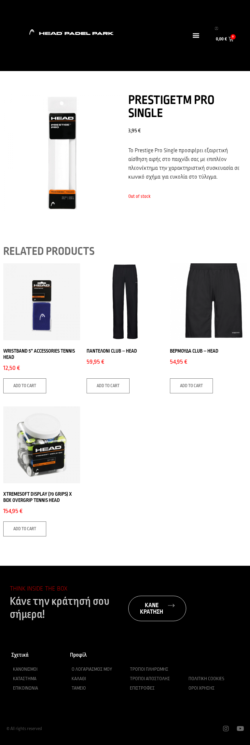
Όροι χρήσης (201, 688)
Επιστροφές (142, 688)
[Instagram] (226, 728)
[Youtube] (240, 728)
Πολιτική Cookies (206, 679)
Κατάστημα (24, 679)
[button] (195, 35)
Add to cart (24, 386)
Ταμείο (79, 688)
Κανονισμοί (25, 669)
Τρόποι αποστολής (150, 679)
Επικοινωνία (25, 688)
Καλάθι (79, 679)
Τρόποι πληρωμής (149, 669)
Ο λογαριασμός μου (92, 669)
